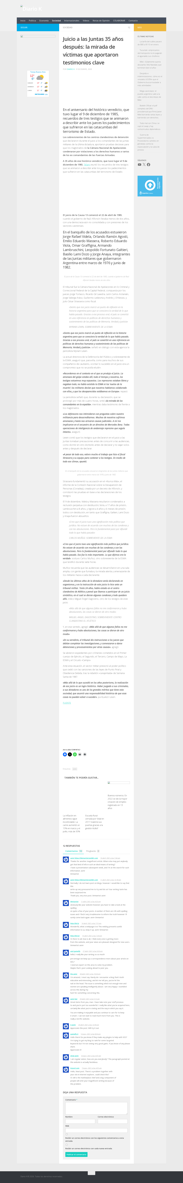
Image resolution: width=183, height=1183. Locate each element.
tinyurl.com (74, 1068)
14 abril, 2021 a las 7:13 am (91, 923)
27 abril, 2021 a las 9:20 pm (93, 951)
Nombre (68, 1117)
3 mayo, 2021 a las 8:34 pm (91, 1034)
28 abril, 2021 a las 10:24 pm (90, 974)
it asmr (73, 1025)
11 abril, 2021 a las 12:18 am (110, 880)
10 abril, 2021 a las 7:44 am (110, 858)
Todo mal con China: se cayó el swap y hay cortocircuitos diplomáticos (149, 126)
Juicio (74, 769)
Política (32, 20)
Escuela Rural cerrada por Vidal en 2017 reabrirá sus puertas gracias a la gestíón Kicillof (94, 822)
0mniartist (74, 901)
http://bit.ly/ (75, 936)
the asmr (73, 974)
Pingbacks (92, 851)
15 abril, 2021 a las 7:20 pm (92, 936)
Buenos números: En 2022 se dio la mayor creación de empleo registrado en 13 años (117, 802)
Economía (44, 20)
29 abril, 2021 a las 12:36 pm (88, 1025)
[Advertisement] (96, 89)
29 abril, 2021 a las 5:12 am (90, 999)
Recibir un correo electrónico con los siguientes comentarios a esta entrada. (94, 1139)
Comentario (71, 1100)
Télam (87, 164)
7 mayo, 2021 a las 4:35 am (92, 1068)
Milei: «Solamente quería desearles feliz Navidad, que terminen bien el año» (149, 64)
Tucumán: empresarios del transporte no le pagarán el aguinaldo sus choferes (150, 53)
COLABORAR (119, 20)
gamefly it (74, 1034)
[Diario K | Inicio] (31, 8)
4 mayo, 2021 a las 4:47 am (91, 1056)
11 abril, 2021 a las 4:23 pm (91, 901)
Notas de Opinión (101, 20)
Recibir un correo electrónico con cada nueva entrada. (88, 1148)
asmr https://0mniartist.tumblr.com (84, 858)
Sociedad (56, 20)
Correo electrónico (106, 1117)
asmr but (73, 999)
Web (67, 1126)
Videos (86, 20)
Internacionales (71, 20)
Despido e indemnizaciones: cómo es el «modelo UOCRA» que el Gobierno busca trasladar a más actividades (150, 79)
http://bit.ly (74, 923)
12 (129, 27)
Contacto (133, 20)
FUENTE (67, 702)
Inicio (22, 20)
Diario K (71, 69)
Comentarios (73, 851)
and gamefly (75, 951)
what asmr (74, 1056)
